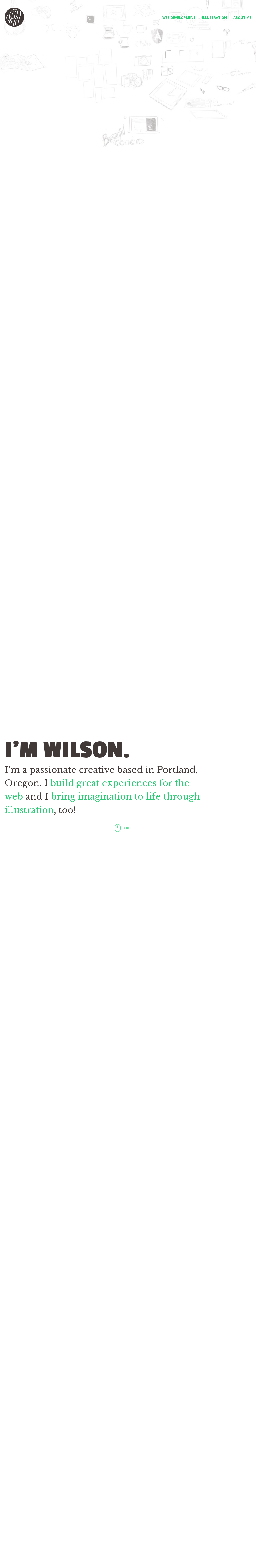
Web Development (179, 17)
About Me (242, 17)
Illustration (214, 17)
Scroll (128, 828)
